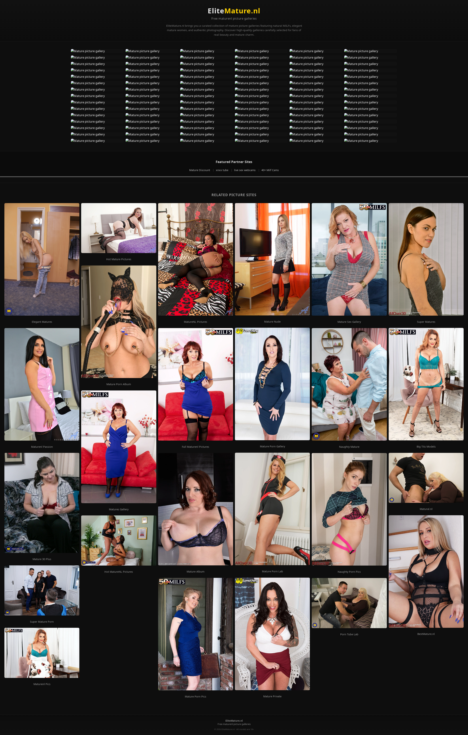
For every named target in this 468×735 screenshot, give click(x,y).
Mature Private (272, 696)
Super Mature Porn (42, 621)
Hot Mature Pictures (118, 259)
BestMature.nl (426, 634)
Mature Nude (272, 321)
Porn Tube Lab (349, 634)
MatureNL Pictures (195, 321)
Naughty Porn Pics (349, 571)
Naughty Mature (349, 446)
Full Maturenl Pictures (195, 446)
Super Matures (426, 321)
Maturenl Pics (41, 684)
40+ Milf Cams (270, 170)
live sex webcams (245, 170)
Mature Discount (200, 170)
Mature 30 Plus (42, 559)
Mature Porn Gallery (272, 446)
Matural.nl (426, 509)
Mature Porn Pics (195, 696)
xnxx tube (222, 170)
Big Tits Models (426, 446)
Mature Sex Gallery (349, 321)
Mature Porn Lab (272, 571)
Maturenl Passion (42, 446)
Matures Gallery (119, 509)
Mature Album (195, 571)
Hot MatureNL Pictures (118, 571)
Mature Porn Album (118, 384)
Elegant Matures (42, 321)
